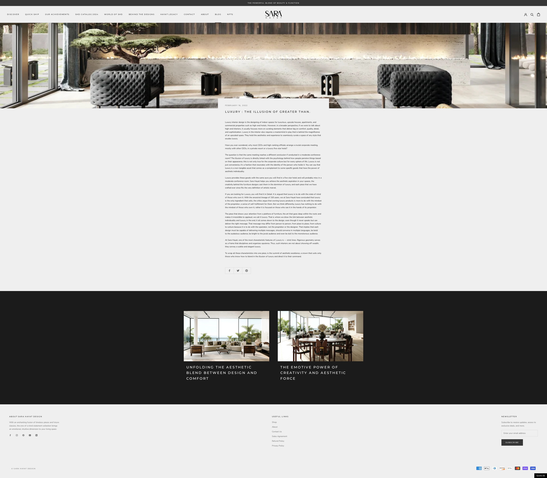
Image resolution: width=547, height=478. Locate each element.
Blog (218, 14)
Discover (13, 14)
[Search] (532, 14)
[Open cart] (538, 14)
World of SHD (113, 14)
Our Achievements (57, 14)
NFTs (230, 14)
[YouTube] (30, 435)
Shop (274, 422)
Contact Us (277, 431)
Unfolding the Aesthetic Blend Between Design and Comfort (221, 373)
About (205, 14)
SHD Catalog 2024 (86, 14)
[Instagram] (17, 435)
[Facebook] (10, 435)
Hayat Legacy (169, 14)
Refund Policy (278, 441)
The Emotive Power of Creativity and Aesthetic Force (313, 373)
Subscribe (512, 442)
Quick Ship (32, 14)
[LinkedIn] (36, 435)
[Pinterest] (23, 435)
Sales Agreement (279, 436)
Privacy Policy (278, 445)
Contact (189, 14)
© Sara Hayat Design (23, 469)
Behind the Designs (141, 14)
